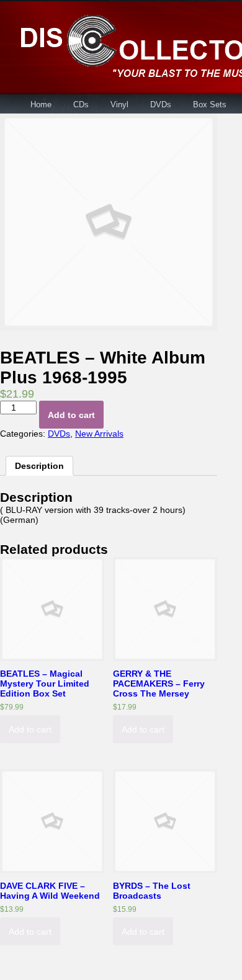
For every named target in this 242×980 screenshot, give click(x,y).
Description (39, 466)
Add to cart (71, 415)
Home (41, 104)
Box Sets (209, 104)
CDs (81, 104)
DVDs (160, 104)
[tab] (39, 466)
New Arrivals (99, 434)
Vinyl (119, 104)
